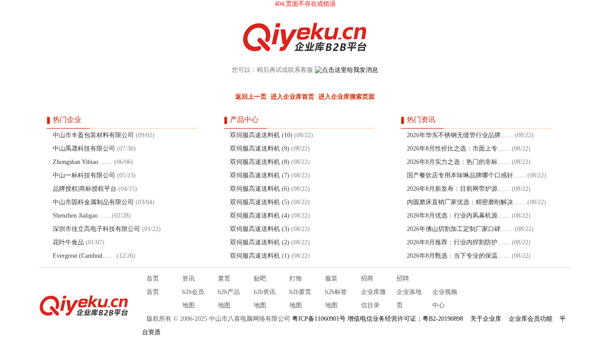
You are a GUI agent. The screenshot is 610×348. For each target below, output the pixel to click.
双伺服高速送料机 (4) (259, 215)
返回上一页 (251, 96)
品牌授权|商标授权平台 (85, 188)
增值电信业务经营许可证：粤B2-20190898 (405, 318)
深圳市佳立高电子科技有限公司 (96, 229)
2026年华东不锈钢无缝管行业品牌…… (460, 135)
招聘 (403, 278)
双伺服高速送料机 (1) (259, 255)
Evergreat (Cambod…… (84, 255)
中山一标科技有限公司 (84, 175)
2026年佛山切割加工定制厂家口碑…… (460, 229)
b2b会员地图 (193, 299)
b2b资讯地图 (265, 299)
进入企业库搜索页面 (346, 96)
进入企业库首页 (292, 96)
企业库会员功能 (530, 318)
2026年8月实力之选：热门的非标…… (458, 162)
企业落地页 (409, 299)
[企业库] (84, 305)
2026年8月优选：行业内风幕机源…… (458, 215)
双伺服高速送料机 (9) (259, 148)
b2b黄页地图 (300, 299)
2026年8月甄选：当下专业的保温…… (458, 255)
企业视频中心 (444, 299)
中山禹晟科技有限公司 (84, 148)
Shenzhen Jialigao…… (81, 215)
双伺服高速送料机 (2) (259, 242)
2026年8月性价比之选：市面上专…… (458, 148)
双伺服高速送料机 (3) (259, 229)
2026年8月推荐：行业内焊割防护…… (458, 242)
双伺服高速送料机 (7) (259, 175)
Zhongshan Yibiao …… (83, 162)
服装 (331, 278)
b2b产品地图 (229, 299)
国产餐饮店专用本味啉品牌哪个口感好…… (466, 175)
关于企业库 (485, 318)
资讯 (188, 278)
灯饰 (295, 278)
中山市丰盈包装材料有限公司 (93, 135)
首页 (152, 278)
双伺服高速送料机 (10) (261, 135)
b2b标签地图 (336, 299)
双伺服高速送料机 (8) (259, 162)
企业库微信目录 (373, 299)
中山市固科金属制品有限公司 (93, 202)
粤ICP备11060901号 (319, 318)
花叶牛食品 (68, 242)
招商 (367, 278)
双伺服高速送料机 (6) (259, 188)
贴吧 (260, 278)
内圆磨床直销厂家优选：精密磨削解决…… (466, 202)
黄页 (224, 278)
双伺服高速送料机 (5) (259, 202)
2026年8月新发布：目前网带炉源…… (458, 188)
